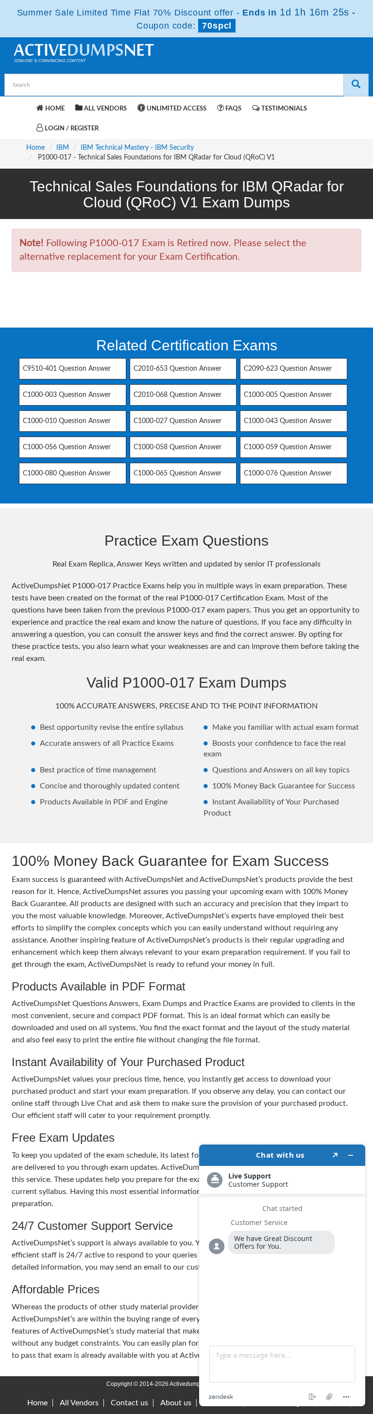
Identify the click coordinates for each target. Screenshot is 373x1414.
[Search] (356, 85)
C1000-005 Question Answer (288, 395)
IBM (62, 147)
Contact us (129, 1403)
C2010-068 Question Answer (177, 395)
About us (175, 1403)
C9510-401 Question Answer (67, 368)
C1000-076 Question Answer (288, 473)
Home (54, 109)
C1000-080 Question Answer (67, 473)
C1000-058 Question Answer (177, 447)
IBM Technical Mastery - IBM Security (137, 147)
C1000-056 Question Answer (67, 447)
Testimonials (283, 109)
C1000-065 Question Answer (177, 473)
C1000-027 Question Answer (177, 421)
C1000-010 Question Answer (67, 421)
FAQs (232, 109)
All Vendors (105, 109)
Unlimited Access (175, 109)
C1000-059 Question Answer (288, 447)
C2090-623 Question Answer (288, 368)
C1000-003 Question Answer (67, 395)
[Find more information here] (282, 1275)
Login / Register (71, 129)
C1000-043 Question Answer (288, 421)
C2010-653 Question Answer (177, 368)
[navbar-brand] (24, 107)
